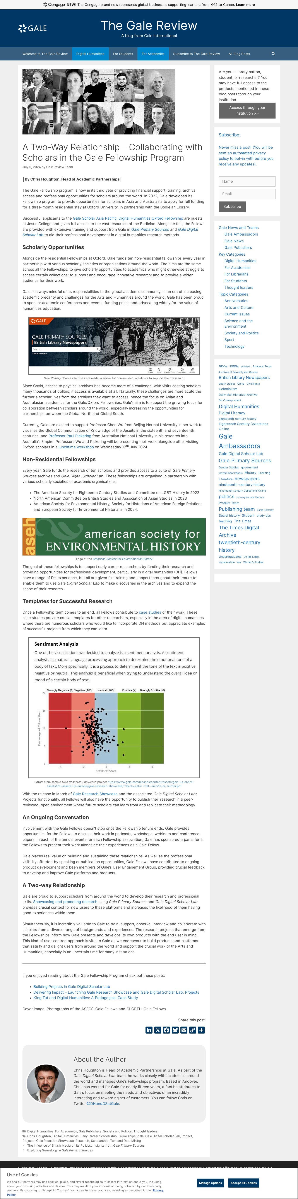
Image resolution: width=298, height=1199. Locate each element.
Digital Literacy (232, 413)
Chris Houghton (39, 1136)
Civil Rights (253, 383)
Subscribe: (230, 135)
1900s (234, 366)
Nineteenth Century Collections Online (242, 490)
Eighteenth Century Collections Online (243, 426)
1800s (223, 366)
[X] (157, 1031)
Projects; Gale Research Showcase (48, 1140)
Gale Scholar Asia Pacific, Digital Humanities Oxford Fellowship (128, 218)
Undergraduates (230, 556)
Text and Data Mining (125, 1140)
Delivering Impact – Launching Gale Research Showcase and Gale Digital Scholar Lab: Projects (116, 992)
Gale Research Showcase (95, 794)
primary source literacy (250, 497)
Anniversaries (236, 301)
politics (226, 496)
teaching (225, 521)
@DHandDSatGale (103, 1103)
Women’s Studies (253, 562)
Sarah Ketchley (265, 509)
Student (248, 515)
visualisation (227, 562)
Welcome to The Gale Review (45, 54)
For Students (123, 54)
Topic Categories (233, 294)
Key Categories (232, 254)
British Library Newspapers (244, 377)
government (249, 467)
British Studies (227, 383)
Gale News (234, 241)
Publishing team (237, 509)
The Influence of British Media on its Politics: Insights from (86, 1145)
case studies (150, 612)
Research (82, 1140)
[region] (149, 1183)
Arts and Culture (238, 307)
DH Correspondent (230, 400)
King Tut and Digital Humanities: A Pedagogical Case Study (86, 998)
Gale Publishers (90, 1131)
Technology (234, 346)
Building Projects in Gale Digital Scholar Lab (72, 986)
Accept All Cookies (244, 1183)
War (239, 562)
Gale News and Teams (239, 227)
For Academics (153, 54)
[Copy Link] (192, 1031)
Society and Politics (117, 1131)
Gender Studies (229, 467)
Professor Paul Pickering (70, 436)
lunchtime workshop (76, 447)
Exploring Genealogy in (60, 1150)
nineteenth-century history (242, 484)
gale (140, 1136)
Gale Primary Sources (245, 460)
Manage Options (210, 1183)
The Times (242, 521)
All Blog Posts (239, 54)
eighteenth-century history (238, 418)
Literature (226, 479)
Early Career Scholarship (98, 1136)
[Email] (184, 1031)
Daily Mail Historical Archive (238, 394)
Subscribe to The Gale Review (196, 54)
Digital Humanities (90, 54)
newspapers (247, 478)
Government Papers (231, 473)
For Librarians (236, 274)
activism (245, 366)
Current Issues (237, 314)
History (250, 473)
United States (252, 556)
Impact (187, 1136)
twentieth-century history (239, 546)
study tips (264, 515)
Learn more (245, 4)
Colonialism (228, 389)
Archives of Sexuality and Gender (238, 372)
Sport (229, 339)
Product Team (229, 503)
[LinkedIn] (149, 1031)
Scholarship (99, 1140)
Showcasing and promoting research (65, 902)
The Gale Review (149, 25)
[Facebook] (166, 1031)
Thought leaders (146, 1131)
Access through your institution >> (247, 110)
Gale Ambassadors (241, 234)
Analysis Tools (262, 366)
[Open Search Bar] (273, 53)
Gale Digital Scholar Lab (162, 1136)
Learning (264, 473)
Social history (229, 516)
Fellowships (127, 1136)
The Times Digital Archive (239, 531)
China (241, 383)
